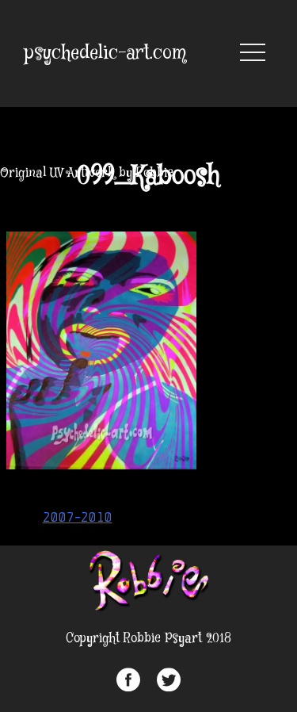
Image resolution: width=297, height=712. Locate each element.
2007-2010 (77, 517)
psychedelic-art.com (105, 53)
